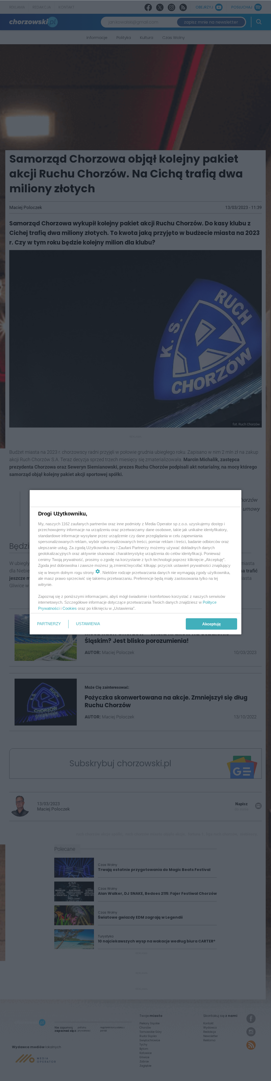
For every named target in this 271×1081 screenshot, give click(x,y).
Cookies (69, 608)
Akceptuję (211, 624)
